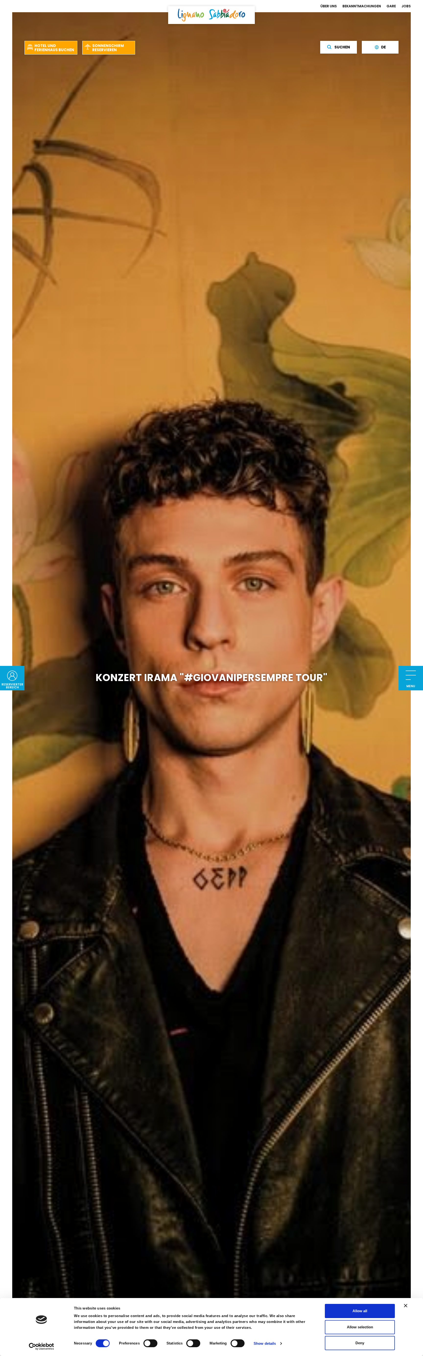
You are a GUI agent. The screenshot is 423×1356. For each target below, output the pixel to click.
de (383, 47)
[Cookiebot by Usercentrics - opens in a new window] (41, 1346)
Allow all (359, 1311)
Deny (359, 1343)
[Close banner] (405, 1305)
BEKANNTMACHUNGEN (361, 6)
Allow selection (360, 1327)
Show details (265, 1343)
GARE (391, 6)
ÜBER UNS (328, 6)
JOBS (406, 6)
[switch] (150, 1343)
